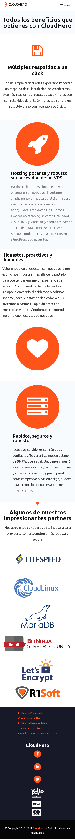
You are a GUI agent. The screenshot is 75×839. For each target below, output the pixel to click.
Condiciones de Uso (29, 718)
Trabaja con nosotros (30, 728)
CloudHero (39, 828)
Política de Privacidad (30, 713)
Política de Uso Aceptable (32, 723)
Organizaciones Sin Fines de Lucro (37, 733)
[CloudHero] (14, 4)
